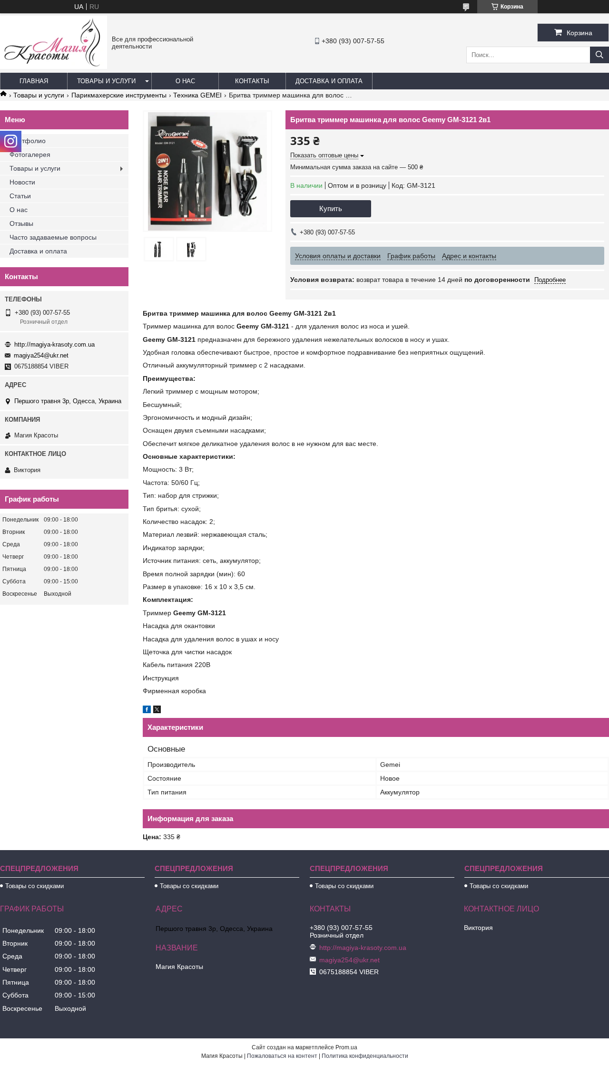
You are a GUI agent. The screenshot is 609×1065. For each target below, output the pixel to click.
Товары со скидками (34, 886)
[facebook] (147, 711)
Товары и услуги (106, 81)
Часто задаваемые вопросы (53, 237)
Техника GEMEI (197, 95)
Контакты (252, 81)
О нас (185, 81)
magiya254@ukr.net (41, 355)
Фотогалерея (30, 154)
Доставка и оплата (329, 81)
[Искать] (599, 55)
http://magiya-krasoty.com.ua (54, 344)
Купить (330, 208)
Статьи (20, 196)
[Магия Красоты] (53, 66)
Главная (34, 81)
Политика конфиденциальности (365, 1056)
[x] (157, 711)
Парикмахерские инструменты (119, 95)
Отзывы (21, 223)
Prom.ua (346, 1047)
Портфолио (28, 141)
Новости (22, 182)
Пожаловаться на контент (282, 1056)
